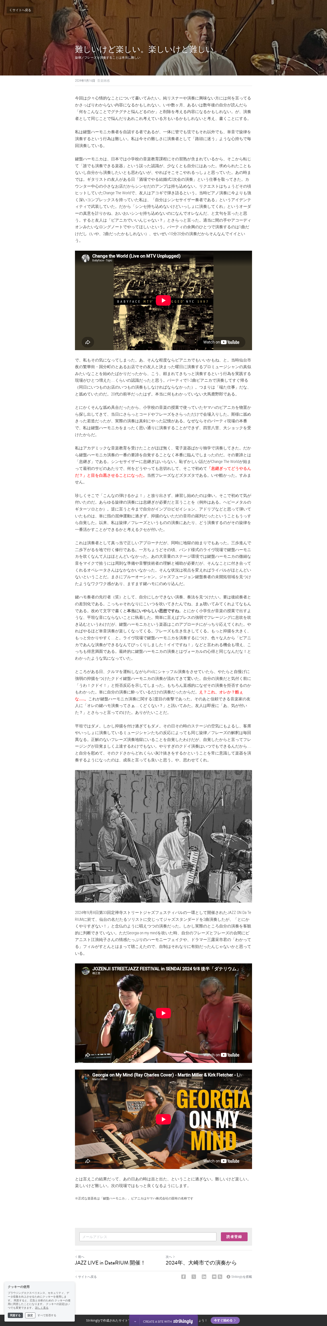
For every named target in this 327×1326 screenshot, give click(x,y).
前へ (81, 1257)
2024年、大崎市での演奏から (201, 1262)
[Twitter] (194, 1276)
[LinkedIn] (204, 1276)
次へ (169, 1257)
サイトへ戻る (21, 10)
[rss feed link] (220, 1276)
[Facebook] (183, 1276)
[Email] (214, 1276)
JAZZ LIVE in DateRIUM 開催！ (110, 1262)
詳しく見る (41, 1307)
